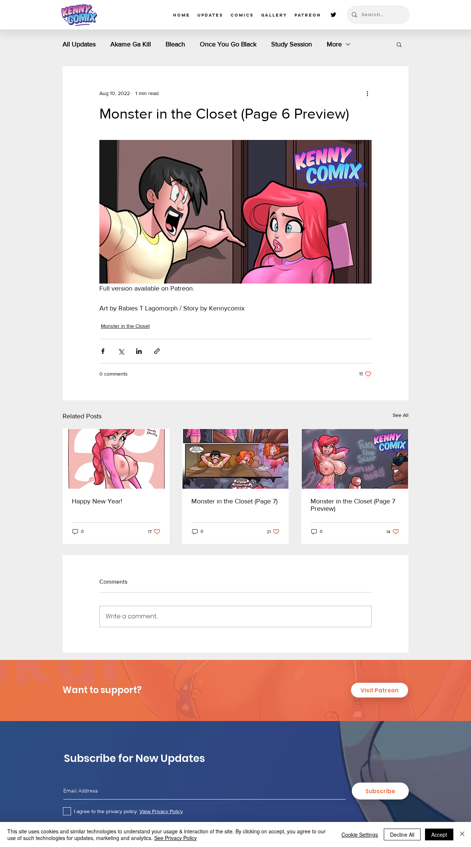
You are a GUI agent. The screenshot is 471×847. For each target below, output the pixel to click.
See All (400, 415)
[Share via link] (156, 351)
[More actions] (367, 93)
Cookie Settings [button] (359, 834)
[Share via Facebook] (102, 351)
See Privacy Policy (175, 837)
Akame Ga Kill (130, 44)
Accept (439, 834)
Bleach (175, 44)
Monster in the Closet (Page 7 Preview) (353, 505)
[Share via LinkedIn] (138, 351)
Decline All (402, 834)
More (334, 44)
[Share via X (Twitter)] (120, 351)
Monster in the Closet (125, 326)
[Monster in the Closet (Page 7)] (236, 459)
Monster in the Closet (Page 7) (234, 501)
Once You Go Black (228, 44)
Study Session (291, 44)
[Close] (462, 834)
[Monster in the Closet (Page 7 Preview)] (355, 459)
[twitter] (333, 14)
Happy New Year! (97, 501)
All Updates (79, 44)
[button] (399, 44)
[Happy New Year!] (116, 459)
